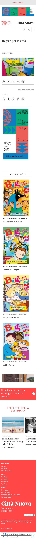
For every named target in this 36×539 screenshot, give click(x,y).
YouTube (4, 484)
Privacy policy (5, 490)
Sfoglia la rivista (18, 2)
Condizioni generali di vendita (10, 495)
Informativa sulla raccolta (10, 537)
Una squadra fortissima (12, 222)
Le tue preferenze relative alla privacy (19, 534)
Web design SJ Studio (17, 522)
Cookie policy (5, 492)
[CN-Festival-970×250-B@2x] (18, 11)
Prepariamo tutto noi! (11, 317)
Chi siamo (4, 468)
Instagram (4, 482)
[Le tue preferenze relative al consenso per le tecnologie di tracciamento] (33, 536)
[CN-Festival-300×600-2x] (15, 134)
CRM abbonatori (6, 471)
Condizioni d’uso (6, 497)
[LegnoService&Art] (18, 378)
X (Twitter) (4, 479)
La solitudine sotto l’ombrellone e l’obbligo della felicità (13, 441)
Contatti (3, 466)
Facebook (4, 477)
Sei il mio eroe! (9, 365)
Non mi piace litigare (11, 270)
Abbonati (28, 515)
